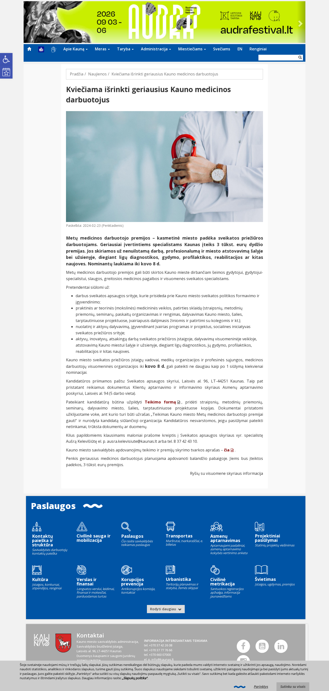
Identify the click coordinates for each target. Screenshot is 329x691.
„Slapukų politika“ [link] (134, 678)
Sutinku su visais (292, 686)
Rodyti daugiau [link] (163, 609)
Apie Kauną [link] (74, 49)
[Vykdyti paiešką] (300, 57)
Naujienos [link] (97, 74)
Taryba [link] (124, 49)
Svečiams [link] (221, 49)
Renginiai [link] (258, 49)
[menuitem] (29, 49)
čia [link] (227, 450)
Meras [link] (101, 49)
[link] (6, 59)
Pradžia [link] (76, 74)
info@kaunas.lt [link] (162, 659)
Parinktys (261, 686)
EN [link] (239, 49)
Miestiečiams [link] (191, 49)
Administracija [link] (155, 49)
